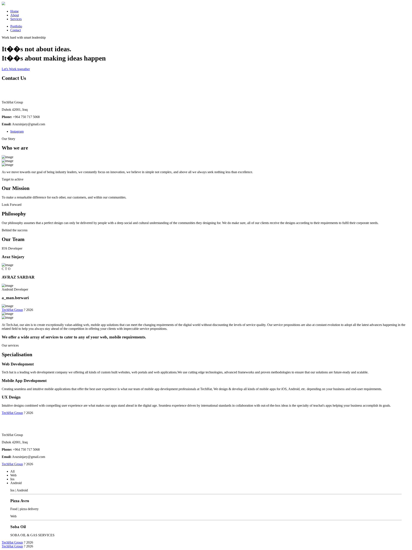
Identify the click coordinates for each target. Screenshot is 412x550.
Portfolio (16, 26)
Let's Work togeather (16, 69)
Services (16, 19)
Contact (15, 30)
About (14, 15)
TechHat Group (12, 310)
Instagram (17, 131)
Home (14, 11)
